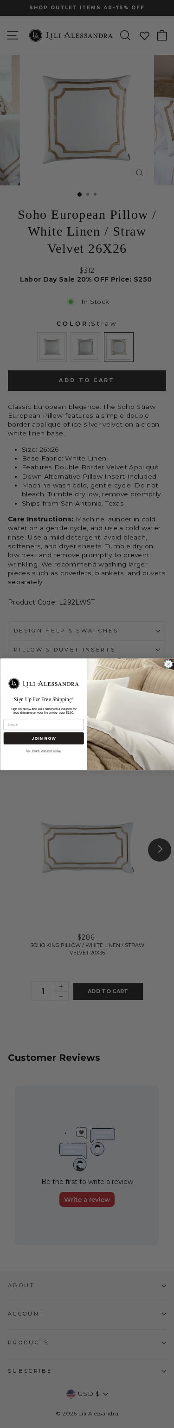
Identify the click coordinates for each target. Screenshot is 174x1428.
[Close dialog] (168, 664)
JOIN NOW (43, 738)
